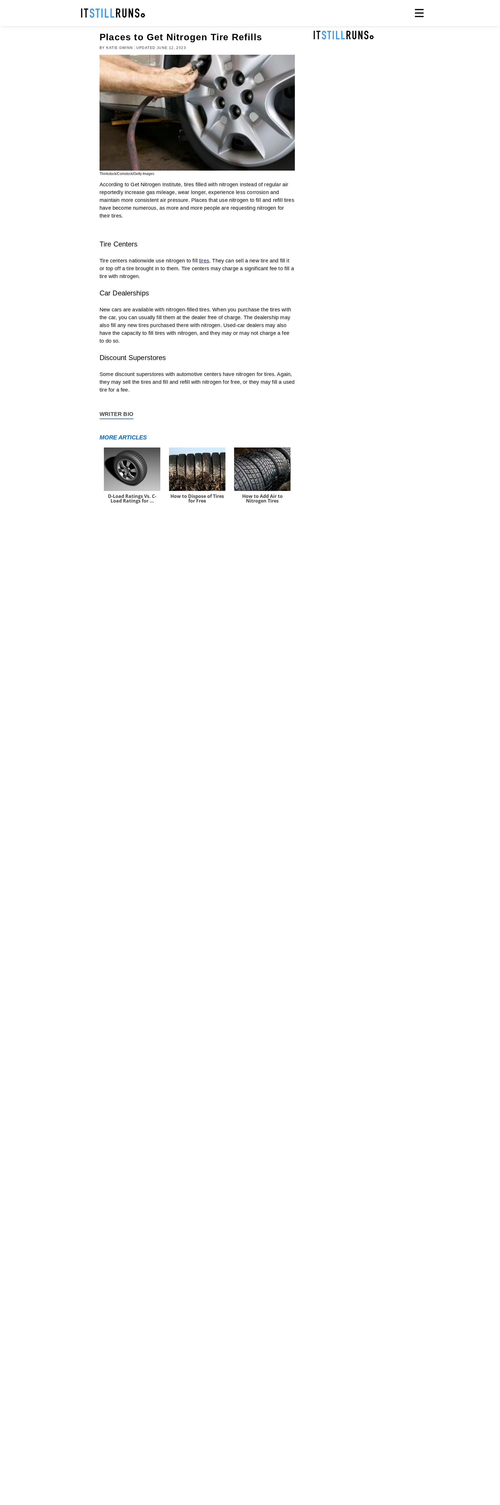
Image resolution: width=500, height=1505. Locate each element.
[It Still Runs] (113, 13)
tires (204, 261)
